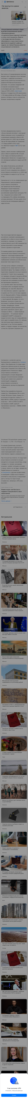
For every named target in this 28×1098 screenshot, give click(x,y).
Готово (14, 1095)
